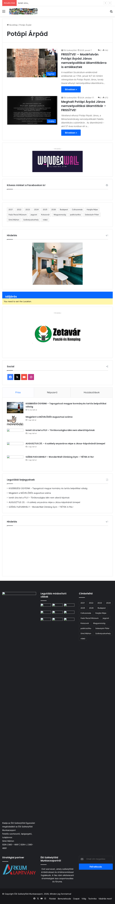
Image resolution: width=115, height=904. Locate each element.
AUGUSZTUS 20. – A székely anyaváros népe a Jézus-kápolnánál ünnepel (65, 443)
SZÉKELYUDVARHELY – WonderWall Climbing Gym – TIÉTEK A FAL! (60, 456)
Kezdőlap (13, 25)
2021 (11, 209)
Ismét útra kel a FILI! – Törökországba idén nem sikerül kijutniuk (47, 3)
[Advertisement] (57, 550)
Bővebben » (71, 89)
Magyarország (60, 214)
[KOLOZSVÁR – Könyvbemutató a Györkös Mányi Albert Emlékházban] (57, 621)
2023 (27, 209)
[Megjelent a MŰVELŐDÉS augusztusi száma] (15, 421)
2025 (45, 209)
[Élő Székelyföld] (23, 11)
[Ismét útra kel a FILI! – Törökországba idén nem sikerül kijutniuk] (15, 434)
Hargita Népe (92, 209)
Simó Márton (14, 220)
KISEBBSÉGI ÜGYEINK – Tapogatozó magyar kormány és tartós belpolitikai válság (48, 488)
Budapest (64, 209)
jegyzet (34, 214)
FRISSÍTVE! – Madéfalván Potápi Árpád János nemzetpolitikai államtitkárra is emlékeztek (83, 60)
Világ (84, 898)
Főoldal (52, 898)
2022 (19, 209)
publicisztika (75, 214)
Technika (92, 898)
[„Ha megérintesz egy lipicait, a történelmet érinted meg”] (69, 730)
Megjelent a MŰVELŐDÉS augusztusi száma (49, 416)
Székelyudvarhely (31, 220)
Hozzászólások (92, 392)
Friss (18, 392)
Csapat (76, 898)
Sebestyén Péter (92, 214)
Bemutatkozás (64, 898)
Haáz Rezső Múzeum (18, 214)
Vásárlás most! (105, 898)
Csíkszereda (77, 209)
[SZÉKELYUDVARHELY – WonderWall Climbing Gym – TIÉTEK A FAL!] (15, 461)
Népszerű (52, 392)
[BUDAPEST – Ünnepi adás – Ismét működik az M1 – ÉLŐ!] (46, 614)
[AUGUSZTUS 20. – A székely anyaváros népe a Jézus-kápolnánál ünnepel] (15, 447)
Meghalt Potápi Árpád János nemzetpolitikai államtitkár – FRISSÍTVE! (83, 106)
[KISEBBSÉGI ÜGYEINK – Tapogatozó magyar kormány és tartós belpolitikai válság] (15, 407)
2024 (36, 209)
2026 (53, 209)
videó (45, 220)
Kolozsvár (45, 214)
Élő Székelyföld (70, 50)
